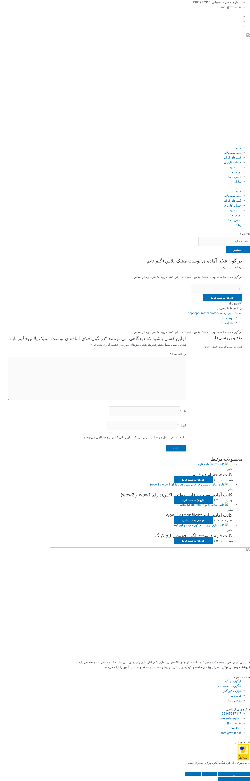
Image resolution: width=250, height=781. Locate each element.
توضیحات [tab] (227, 318)
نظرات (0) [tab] (227, 323)
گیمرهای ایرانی (232, 157)
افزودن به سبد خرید (222, 297)
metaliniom (208, 313)
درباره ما (235, 172)
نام (183, 411)
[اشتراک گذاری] (209, 774)
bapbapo (194, 313)
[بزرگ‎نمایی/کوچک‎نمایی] (242, 774)
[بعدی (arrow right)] (226, 779)
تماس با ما (234, 177)
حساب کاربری (232, 162)
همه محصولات (232, 153)
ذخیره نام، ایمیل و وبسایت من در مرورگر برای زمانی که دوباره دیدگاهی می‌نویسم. (133, 437)
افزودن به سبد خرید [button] (193, 479)
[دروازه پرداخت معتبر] (243, 752)
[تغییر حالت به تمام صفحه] (226, 774)
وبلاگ (238, 182)
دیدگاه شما (178, 354)
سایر (231, 313)
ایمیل (181, 425)
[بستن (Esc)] (193, 774)
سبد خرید (235, 167)
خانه (238, 148)
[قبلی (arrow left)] (242, 779)
